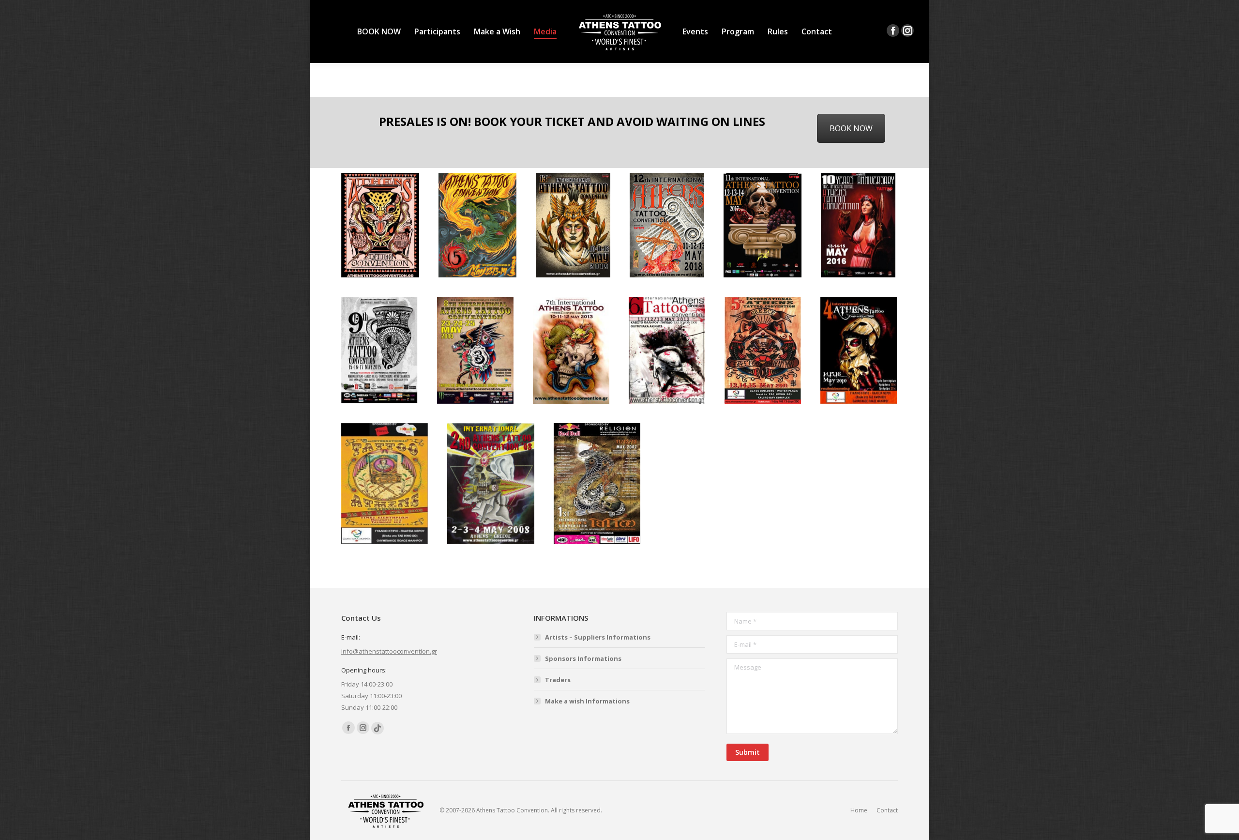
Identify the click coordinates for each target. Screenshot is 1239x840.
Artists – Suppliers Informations (597, 637)
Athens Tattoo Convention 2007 (597, 483)
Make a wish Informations (587, 701)
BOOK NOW (851, 128)
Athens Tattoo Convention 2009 (385, 483)
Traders (558, 679)
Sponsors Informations (583, 658)
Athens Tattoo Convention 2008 (491, 483)
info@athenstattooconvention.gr (389, 651)
